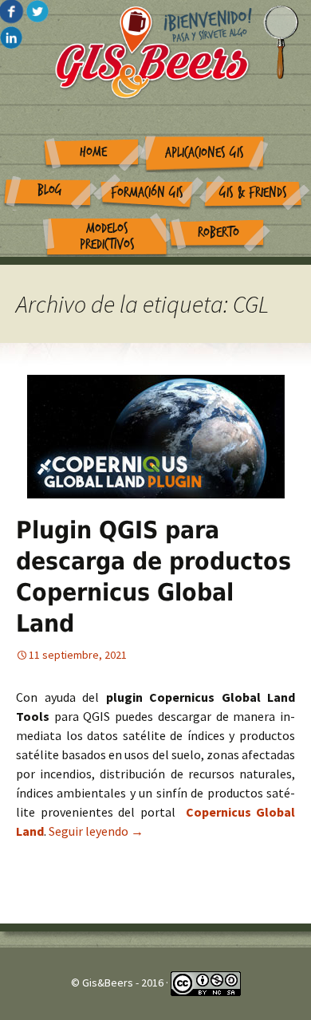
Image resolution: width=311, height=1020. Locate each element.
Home (93, 152)
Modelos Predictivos (107, 237)
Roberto (218, 232)
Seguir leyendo (96, 831)
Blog (49, 190)
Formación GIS (147, 192)
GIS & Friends (253, 192)
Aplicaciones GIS (204, 152)
